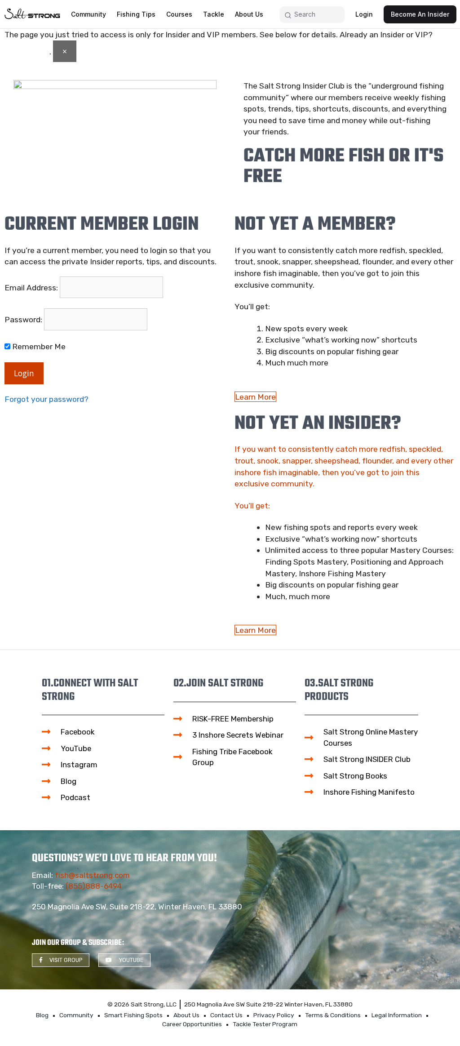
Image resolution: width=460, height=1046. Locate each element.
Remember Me (38, 346)
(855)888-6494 (94, 885)
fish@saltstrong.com (92, 875)
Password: (23, 319)
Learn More (255, 396)
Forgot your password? (46, 399)
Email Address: (31, 287)
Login (24, 373)
